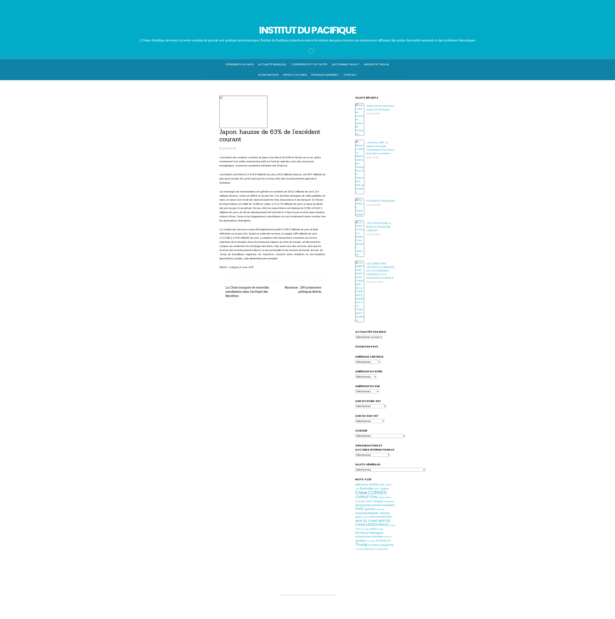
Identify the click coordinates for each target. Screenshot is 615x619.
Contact (350, 75)
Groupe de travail (376, 64)
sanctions (388, 537)
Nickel (373, 528)
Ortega (380, 529)
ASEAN (388, 485)
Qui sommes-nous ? (345, 64)
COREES (377, 492)
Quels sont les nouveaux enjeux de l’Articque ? (380, 107)
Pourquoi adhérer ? (325, 75)
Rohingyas (376, 533)
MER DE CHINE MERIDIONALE (372, 523)
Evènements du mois (240, 64)
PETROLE (361, 532)
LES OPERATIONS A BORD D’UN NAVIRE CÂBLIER (378, 226)
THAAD (381, 540)
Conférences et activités (309, 64)
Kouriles (365, 517)
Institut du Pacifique (305, 601)
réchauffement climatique (369, 536)
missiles (392, 525)
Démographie (389, 501)
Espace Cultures (295, 75)
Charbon (384, 488)
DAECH (369, 501)
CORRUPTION (366, 497)
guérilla (370, 509)
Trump (361, 544)
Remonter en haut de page (307, 588)
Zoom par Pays (268, 75)
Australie (366, 488)
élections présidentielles (379, 549)
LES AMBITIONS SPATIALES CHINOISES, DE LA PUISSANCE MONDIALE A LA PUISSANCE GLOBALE (380, 271)
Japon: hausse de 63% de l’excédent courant (269, 135)
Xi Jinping (359, 549)
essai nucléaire (384, 505)
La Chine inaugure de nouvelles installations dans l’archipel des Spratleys (247, 291)
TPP (389, 540)
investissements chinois (372, 513)
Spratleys (361, 540)
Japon (358, 516)
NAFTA (358, 529)
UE (369, 545)
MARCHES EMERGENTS (380, 517)
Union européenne (382, 545)
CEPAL (376, 489)
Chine (361, 492)
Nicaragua (366, 529)
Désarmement (363, 505)
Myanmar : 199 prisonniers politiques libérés (298, 289)
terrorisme (371, 541)
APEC (382, 484)
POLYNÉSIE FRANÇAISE (380, 200)
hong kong (380, 509)
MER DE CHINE (366, 521)
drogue (379, 501)
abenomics (361, 484)
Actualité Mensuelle (272, 64)
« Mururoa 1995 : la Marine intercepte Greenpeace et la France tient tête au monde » (380, 148)
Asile (357, 489)
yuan (366, 548)
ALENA (374, 484)
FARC (359, 508)
